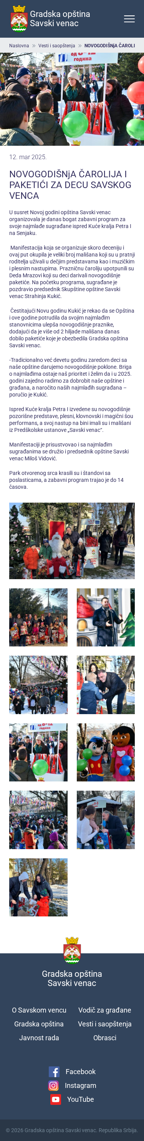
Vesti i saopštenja (56, 45)
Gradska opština (39, 1024)
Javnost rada (39, 1038)
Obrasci (104, 1038)
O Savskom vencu (39, 1010)
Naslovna (19, 45)
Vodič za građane (104, 1010)
